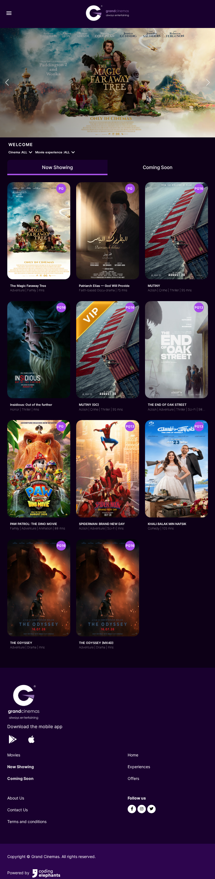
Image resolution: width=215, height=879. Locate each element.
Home (133, 755)
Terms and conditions (26, 821)
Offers (133, 778)
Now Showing (57, 167)
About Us (15, 798)
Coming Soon (157, 167)
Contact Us (17, 809)
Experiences (139, 766)
